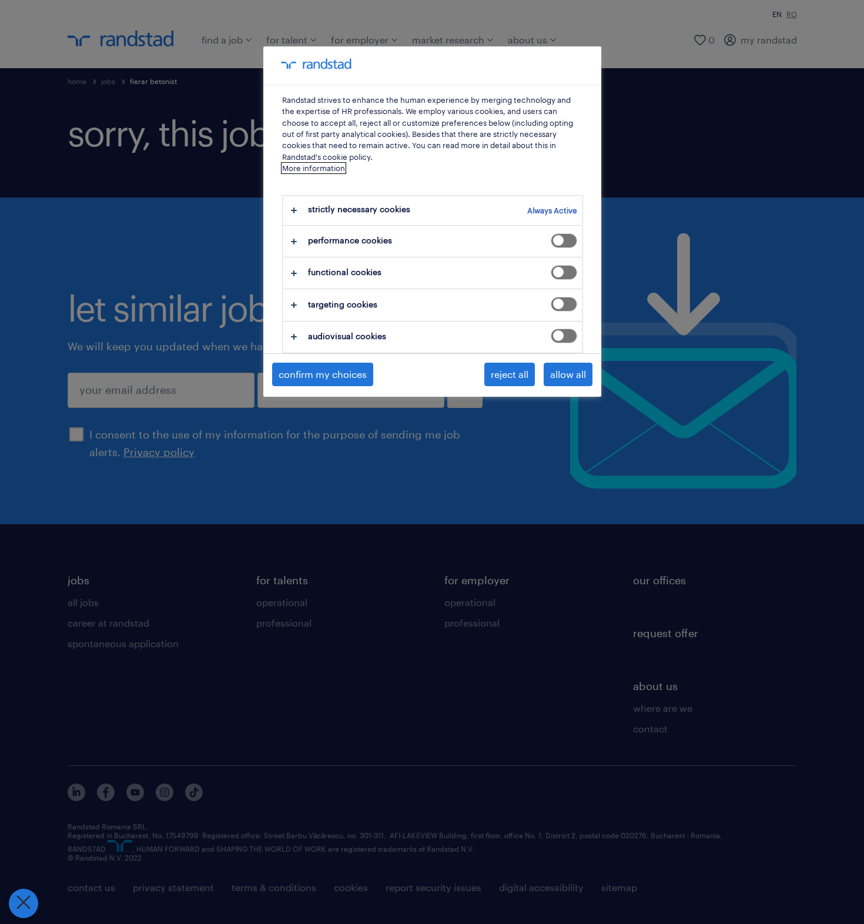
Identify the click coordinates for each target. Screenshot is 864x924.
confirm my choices (323, 374)
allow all (568, 374)
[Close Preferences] (23, 903)
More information (313, 168)
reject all (509, 374)
